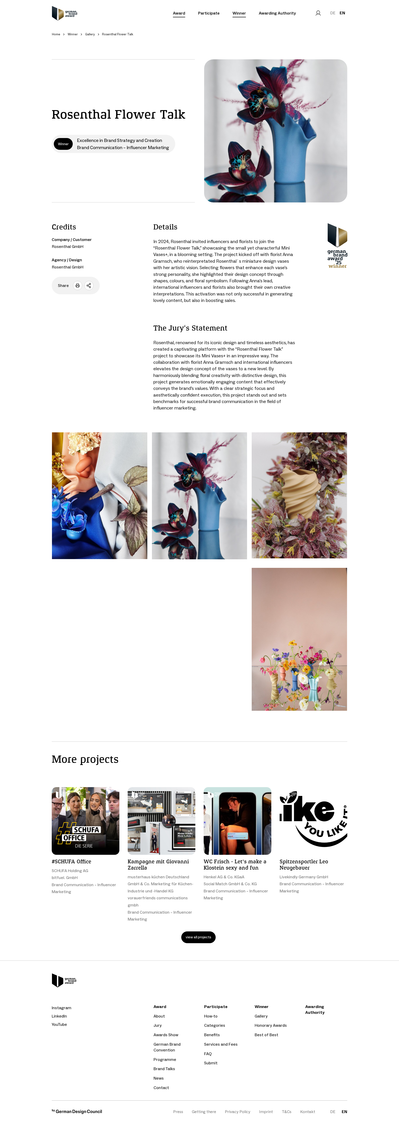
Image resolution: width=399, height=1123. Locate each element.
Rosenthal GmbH (67, 246)
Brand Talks (164, 1068)
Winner (239, 13)
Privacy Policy (237, 1111)
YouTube (59, 1024)
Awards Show (166, 1034)
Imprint (266, 1111)
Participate (209, 13)
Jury (158, 1025)
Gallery (261, 1016)
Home (56, 34)
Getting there (204, 1111)
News (159, 1078)
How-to (211, 1016)
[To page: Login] (318, 13)
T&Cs (286, 1111)
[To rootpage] (64, 13)
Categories (214, 1025)
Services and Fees (221, 1044)
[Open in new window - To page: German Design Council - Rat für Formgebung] (77, 1113)
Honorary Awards (271, 1025)
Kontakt (307, 1111)
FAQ (208, 1053)
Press (178, 1111)
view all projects (198, 937)
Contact (161, 1087)
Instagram (61, 1008)
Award (179, 13)
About (159, 1016)
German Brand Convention (167, 1047)
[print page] (77, 285)
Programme (165, 1059)
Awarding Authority (277, 13)
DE (332, 12)
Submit (211, 1063)
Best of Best (266, 1034)
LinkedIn (59, 1016)
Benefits (212, 1034)
